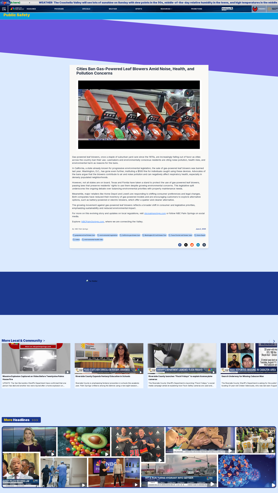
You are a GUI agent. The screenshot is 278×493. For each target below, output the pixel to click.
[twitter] (186, 245)
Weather (113, 9)
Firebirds (261, 9)
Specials (86, 9)
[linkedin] (198, 245)
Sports (138, 9)
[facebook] (180, 245)
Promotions (196, 9)
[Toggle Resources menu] (172, 8)
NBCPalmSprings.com (92, 221)
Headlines (31, 9)
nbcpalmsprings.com (155, 213)
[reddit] (192, 245)
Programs (59, 9)
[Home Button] (17, 8)
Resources (165, 9)
